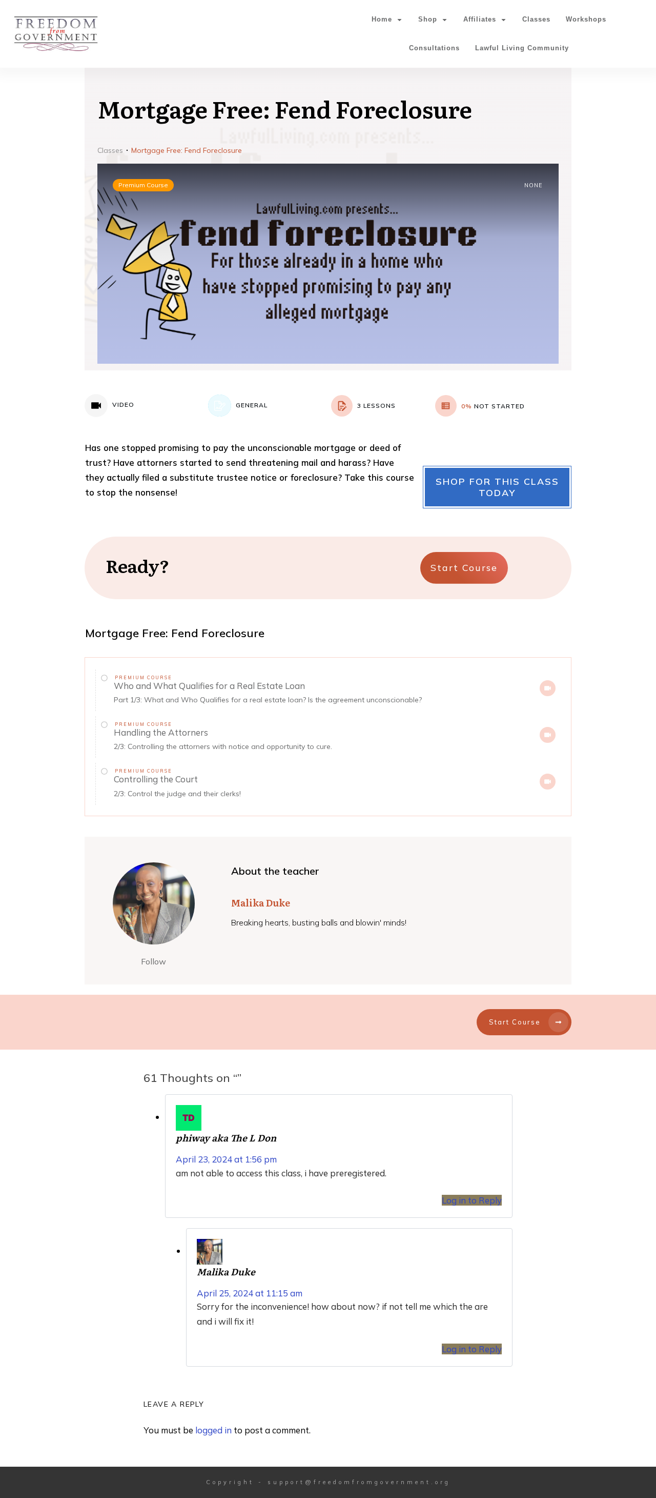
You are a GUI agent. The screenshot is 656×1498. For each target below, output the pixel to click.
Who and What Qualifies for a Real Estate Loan (209, 685)
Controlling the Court (156, 779)
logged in (213, 1430)
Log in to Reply (472, 1200)
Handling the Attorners (161, 732)
